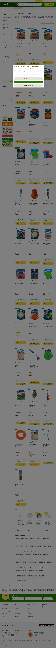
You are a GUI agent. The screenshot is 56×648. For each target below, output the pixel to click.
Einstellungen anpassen (28, 78)
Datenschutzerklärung (19, 76)
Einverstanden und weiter (28, 82)
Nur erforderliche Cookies (28, 85)
